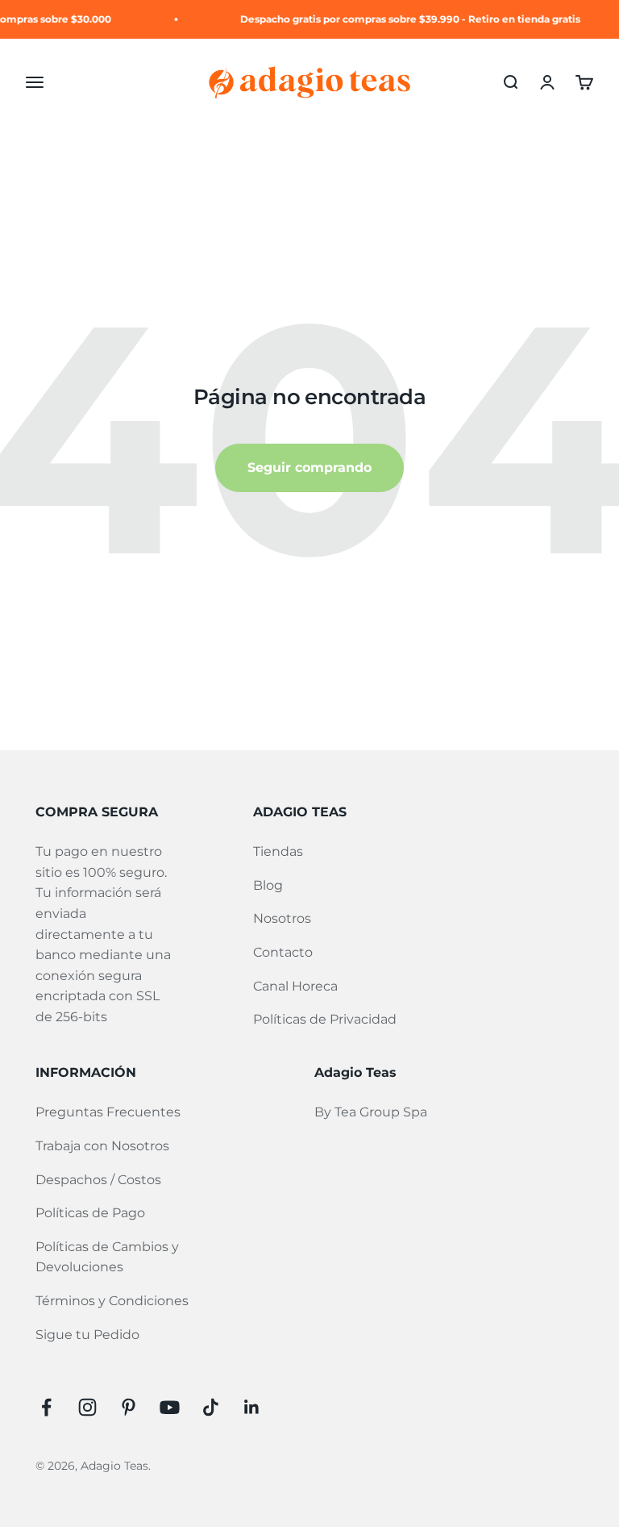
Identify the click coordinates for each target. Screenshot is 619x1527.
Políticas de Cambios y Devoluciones (107, 1257)
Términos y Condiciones (112, 1300)
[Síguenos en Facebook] (46, 1407)
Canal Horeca (295, 986)
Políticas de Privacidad (325, 1019)
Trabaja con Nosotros (102, 1146)
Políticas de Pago (90, 1212)
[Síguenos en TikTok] (211, 1407)
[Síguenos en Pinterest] (128, 1407)
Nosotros (282, 918)
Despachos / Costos (98, 1179)
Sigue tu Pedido (87, 1334)
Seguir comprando (309, 467)
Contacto (283, 952)
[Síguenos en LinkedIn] (252, 1407)
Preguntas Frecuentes (108, 1112)
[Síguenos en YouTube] (170, 1407)
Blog (268, 885)
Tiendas (278, 851)
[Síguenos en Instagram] (87, 1407)
